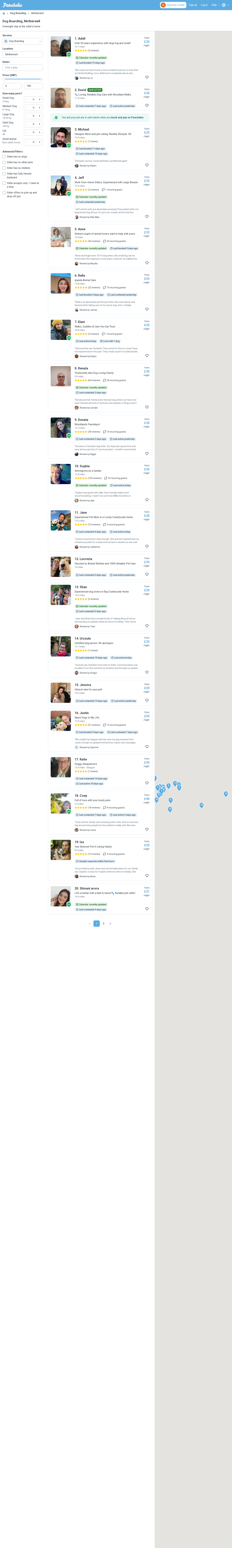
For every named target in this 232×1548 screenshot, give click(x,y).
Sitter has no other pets (20, 162)
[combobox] (23, 41)
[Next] (110, 923)
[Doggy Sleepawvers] (100, 771)
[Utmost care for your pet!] (100, 692)
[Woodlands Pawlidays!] (100, 437)
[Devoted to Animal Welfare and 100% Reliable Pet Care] (100, 566)
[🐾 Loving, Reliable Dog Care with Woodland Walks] (100, 97)
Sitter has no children (18, 167)
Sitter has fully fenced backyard (19, 175)
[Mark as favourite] (147, 77)
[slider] (4, 79)
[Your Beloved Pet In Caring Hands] (100, 859)
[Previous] (89, 923)
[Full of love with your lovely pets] (100, 812)
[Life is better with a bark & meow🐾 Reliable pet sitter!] (100, 899)
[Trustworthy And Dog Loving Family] (100, 388)
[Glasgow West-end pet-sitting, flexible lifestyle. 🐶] (100, 147)
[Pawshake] (13, 5)
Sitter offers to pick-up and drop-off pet (22, 194)
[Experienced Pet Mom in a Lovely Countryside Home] (100, 529)
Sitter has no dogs (17, 156)
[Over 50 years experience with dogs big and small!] (100, 58)
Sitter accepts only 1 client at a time (23, 185)
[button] (161, 791)
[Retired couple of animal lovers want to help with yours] (100, 246)
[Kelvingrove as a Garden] (100, 483)
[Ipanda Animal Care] (100, 292)
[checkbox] (4, 156)
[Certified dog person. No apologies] (100, 655)
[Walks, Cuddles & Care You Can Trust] (100, 339)
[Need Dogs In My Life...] (100, 730)
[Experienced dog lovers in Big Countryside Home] (100, 606)
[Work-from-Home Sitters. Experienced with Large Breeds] (100, 197)
